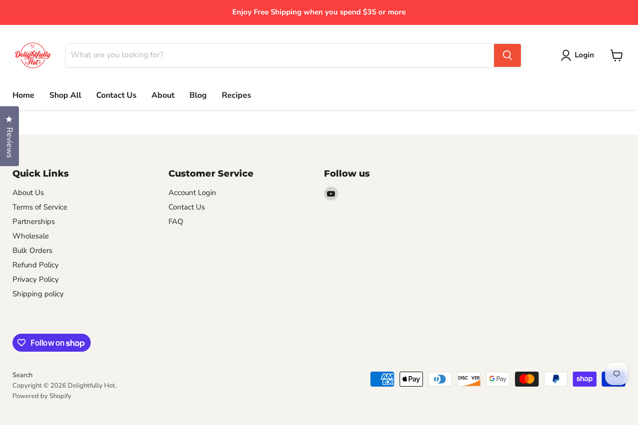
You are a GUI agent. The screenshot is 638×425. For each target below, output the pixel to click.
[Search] (507, 55)
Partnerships (33, 221)
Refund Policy (35, 265)
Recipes (236, 95)
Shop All (65, 95)
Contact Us (116, 95)
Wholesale (30, 236)
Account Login (192, 193)
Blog (198, 95)
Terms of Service (39, 207)
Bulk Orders (32, 250)
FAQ (175, 221)
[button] (579, 55)
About (163, 95)
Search (22, 375)
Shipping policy (38, 294)
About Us (28, 193)
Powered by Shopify (41, 396)
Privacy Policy (35, 279)
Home (23, 95)
